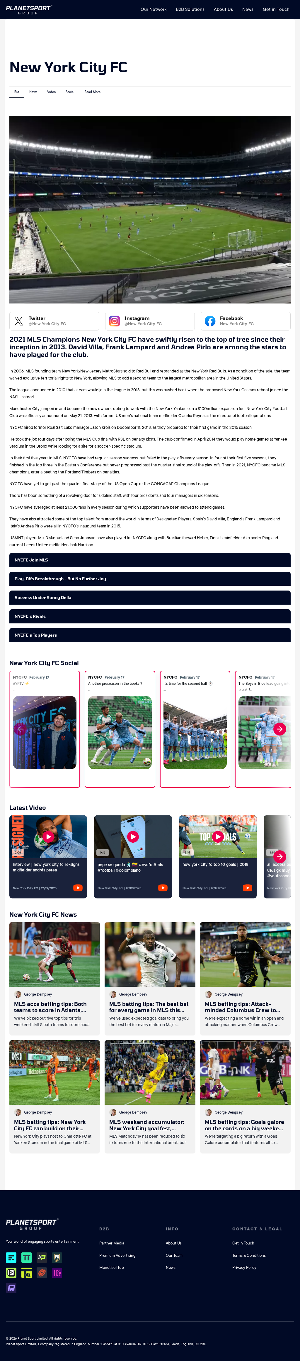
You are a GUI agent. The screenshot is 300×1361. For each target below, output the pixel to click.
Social (70, 92)
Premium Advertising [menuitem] (117, 1255)
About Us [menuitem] (223, 9)
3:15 (187, 852)
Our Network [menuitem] (153, 9)
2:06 (18, 852)
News (33, 92)
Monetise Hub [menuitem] (111, 1267)
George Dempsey (38, 994)
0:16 (102, 852)
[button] (276, 729)
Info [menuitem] (172, 1229)
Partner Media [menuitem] (111, 1243)
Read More (92, 92)
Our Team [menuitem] (174, 1255)
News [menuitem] (247, 9)
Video (51, 92)
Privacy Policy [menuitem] (244, 1267)
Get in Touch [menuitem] (276, 9)
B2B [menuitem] (104, 1229)
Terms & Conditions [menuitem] (249, 1255)
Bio (16, 92)
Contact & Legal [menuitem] (257, 1229)
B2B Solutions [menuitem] (190, 9)
